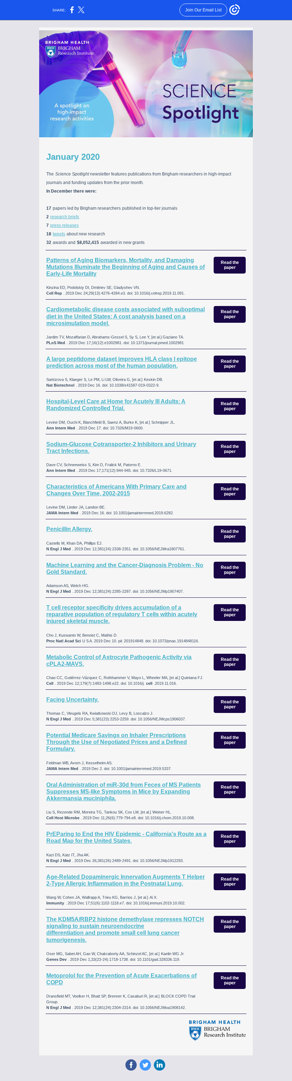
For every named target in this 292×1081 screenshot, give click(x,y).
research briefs (64, 216)
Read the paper (230, 265)
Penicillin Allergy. (69, 529)
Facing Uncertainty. (72, 700)
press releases (64, 225)
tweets (59, 233)
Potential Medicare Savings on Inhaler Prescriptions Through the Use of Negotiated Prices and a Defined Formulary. (116, 742)
